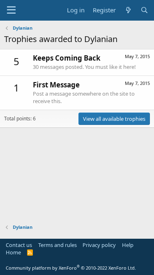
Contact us (19, 245)
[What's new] (128, 10)
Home (13, 252)
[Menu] (11, 10)
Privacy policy (99, 245)
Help (127, 245)
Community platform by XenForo (71, 268)
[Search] (144, 10)
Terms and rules (57, 245)
